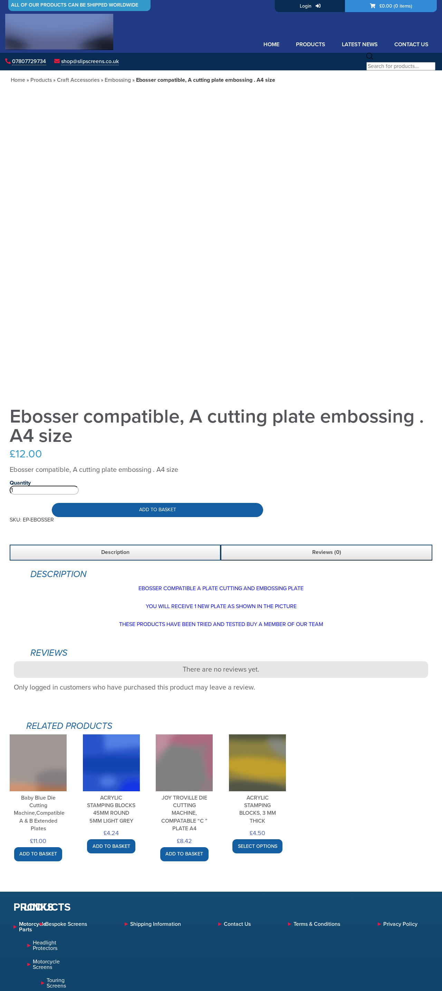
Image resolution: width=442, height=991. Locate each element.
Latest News (360, 44)
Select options (257, 846)
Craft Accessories (78, 80)
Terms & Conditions (317, 924)
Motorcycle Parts (22, 927)
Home (271, 44)
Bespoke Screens (66, 924)
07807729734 (29, 61)
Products (310, 44)
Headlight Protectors (45, 945)
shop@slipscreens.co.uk (90, 61)
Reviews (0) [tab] (326, 552)
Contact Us (411, 44)
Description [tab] (115, 552)
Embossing (118, 80)
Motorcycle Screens (46, 964)
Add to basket (157, 510)
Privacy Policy (400, 924)
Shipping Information (155, 924)
